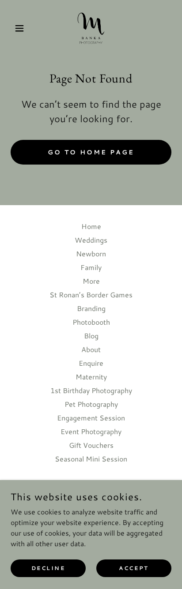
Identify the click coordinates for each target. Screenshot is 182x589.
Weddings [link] (91, 240)
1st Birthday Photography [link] (91, 390)
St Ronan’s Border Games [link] (91, 294)
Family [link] (91, 267)
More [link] (91, 281)
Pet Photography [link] (91, 404)
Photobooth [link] (91, 322)
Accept (133, 568)
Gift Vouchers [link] (91, 445)
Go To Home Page (91, 152)
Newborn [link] (91, 253)
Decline (48, 568)
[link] (91, 28)
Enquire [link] (91, 363)
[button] (23, 28)
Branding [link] (91, 308)
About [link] (91, 349)
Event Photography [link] (91, 431)
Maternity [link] (91, 376)
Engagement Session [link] (91, 418)
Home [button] (91, 226)
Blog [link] (91, 335)
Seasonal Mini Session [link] (91, 459)
